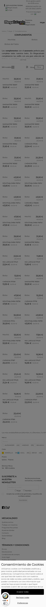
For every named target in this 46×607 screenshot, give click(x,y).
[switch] (5, 603)
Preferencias (22, 603)
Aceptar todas (23, 592)
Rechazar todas (22, 597)
